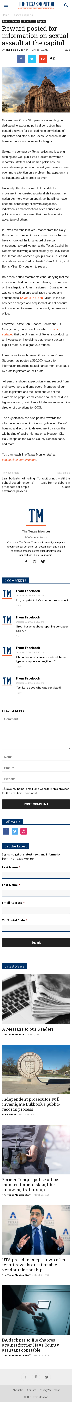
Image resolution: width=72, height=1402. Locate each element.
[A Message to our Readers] (36, 999)
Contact (31, 1390)
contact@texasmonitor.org (19, 459)
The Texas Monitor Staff (16, 1194)
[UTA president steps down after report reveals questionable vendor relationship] (36, 1230)
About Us (18, 1390)
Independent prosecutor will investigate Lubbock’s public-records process (31, 1104)
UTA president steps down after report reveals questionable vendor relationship (34, 1264)
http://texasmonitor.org (36, 537)
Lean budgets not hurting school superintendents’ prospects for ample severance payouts (18, 485)
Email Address (13, 902)
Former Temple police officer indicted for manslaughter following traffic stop (31, 1184)
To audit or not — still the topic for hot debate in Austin (53, 483)
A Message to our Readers (28, 1029)
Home (5, 15)
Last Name (11, 885)
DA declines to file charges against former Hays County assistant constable (30, 1345)
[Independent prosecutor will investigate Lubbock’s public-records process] (36, 1069)
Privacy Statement (50, 1390)
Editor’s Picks (28, 21)
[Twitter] (44, 562)
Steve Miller (9, 1114)
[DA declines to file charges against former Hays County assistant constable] (36, 1310)
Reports (41, 21)
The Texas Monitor (17, 49)
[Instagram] (36, 562)
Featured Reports (23, 15)
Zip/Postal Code (14, 920)
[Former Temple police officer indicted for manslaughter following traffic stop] (36, 1149)
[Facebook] (27, 562)
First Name (11, 867)
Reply (19, 605)
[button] (66, 5)
